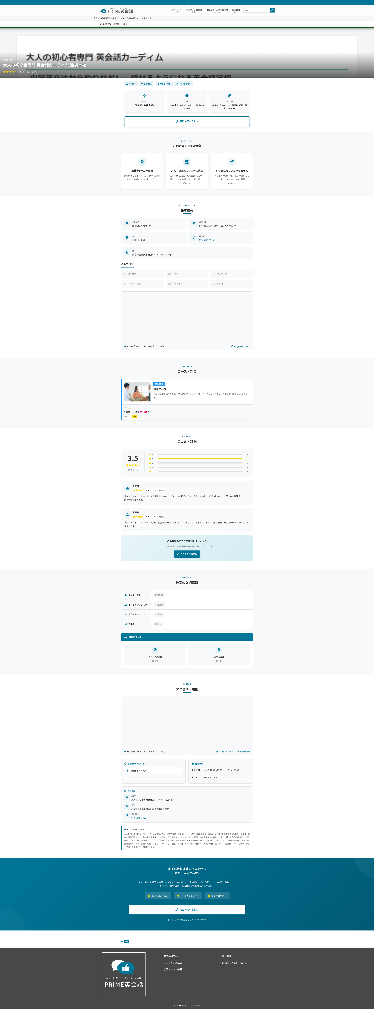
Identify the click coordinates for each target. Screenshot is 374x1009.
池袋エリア (130, 416)
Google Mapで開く (241, 346)
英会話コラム (171, 955)
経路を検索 (245, 751)
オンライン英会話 (173, 962)
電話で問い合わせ (189, 121)
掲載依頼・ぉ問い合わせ (235, 962)
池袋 (126, 941)
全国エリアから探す (174, 969)
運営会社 (226, 955)
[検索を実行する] (272, 10)
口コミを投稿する (188, 554)
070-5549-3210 (206, 240)
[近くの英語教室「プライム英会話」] (116, 10)
